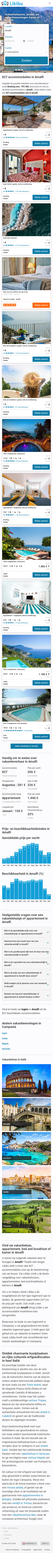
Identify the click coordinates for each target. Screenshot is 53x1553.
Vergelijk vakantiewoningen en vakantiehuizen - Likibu (12, 3)
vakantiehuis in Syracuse (35, 1453)
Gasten (8, 48)
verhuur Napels (36, 1457)
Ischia (5, 1038)
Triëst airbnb (34, 1384)
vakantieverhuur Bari (24, 1514)
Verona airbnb (15, 1487)
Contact (47, 1550)
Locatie (8, 26)
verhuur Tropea (37, 1400)
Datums (8, 37)
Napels (5, 1043)
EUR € (44, 1543)
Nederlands (30, 1543)
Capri (4, 1033)
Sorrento (6, 1049)
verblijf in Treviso (22, 1503)
